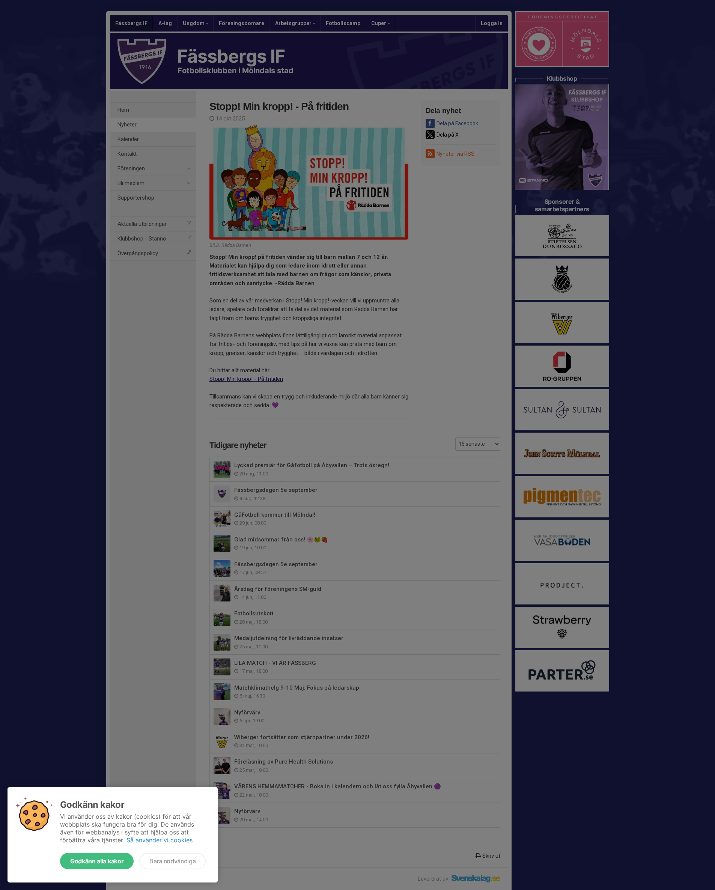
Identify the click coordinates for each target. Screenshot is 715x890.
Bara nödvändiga (172, 861)
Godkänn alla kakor (96, 861)
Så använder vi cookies (159, 840)
